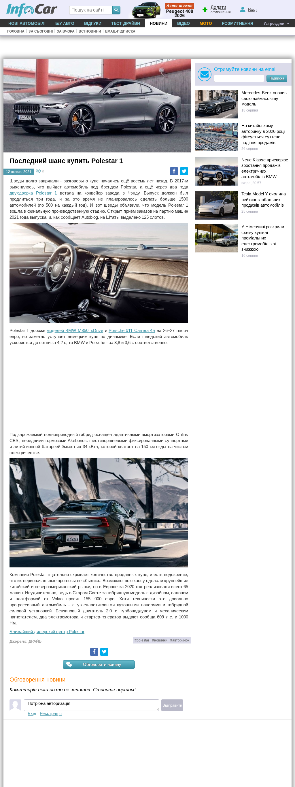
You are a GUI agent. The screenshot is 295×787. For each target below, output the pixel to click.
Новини (158, 23)
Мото (206, 23)
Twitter (184, 171)
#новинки (159, 640)
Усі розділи (274, 23)
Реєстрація (51, 713)
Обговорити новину (102, 664)
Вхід (32, 713)
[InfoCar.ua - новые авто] (32, 10)
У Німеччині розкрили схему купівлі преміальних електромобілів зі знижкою (262, 238)
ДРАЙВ (35, 641)
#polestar (142, 640)
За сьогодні (41, 31)
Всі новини (90, 31)
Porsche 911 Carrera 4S (132, 330)
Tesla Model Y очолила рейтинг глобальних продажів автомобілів (263, 199)
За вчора (66, 31)
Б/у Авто (64, 23)
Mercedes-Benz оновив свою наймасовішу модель (264, 98)
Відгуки (92, 23)
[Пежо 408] (159, 9)
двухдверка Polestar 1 (33, 192)
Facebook (174, 171)
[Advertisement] (99, 388)
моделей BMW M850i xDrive (75, 330)
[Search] (116, 10)
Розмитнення (237, 23)
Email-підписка (120, 31)
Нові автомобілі (27, 23)
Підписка (277, 78)
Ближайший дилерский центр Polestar (47, 631)
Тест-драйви (125, 23)
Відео (183, 23)
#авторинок (179, 640)
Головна (15, 31)
